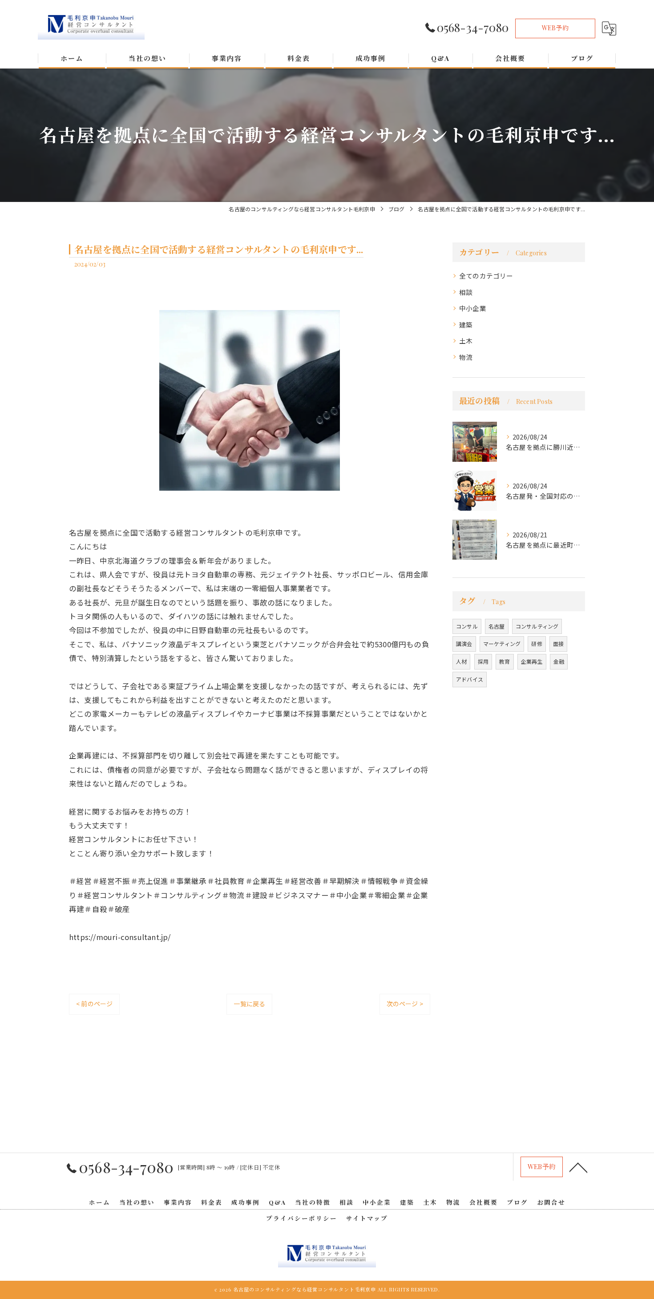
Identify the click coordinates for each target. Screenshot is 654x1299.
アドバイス (469, 679)
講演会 (464, 643)
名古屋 (496, 626)
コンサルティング (537, 626)
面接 (558, 643)
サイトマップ (367, 1218)
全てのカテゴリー (486, 275)
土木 (465, 340)
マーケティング (502, 643)
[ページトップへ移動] (578, 1167)
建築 (465, 324)
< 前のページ (94, 1003)
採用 (483, 661)
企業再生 (532, 661)
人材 (461, 661)
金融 (558, 661)
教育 (504, 661)
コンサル (467, 626)
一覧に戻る (249, 1003)
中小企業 (472, 308)
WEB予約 (555, 28)
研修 (536, 643)
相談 (465, 292)
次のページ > (405, 1003)
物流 (465, 357)
